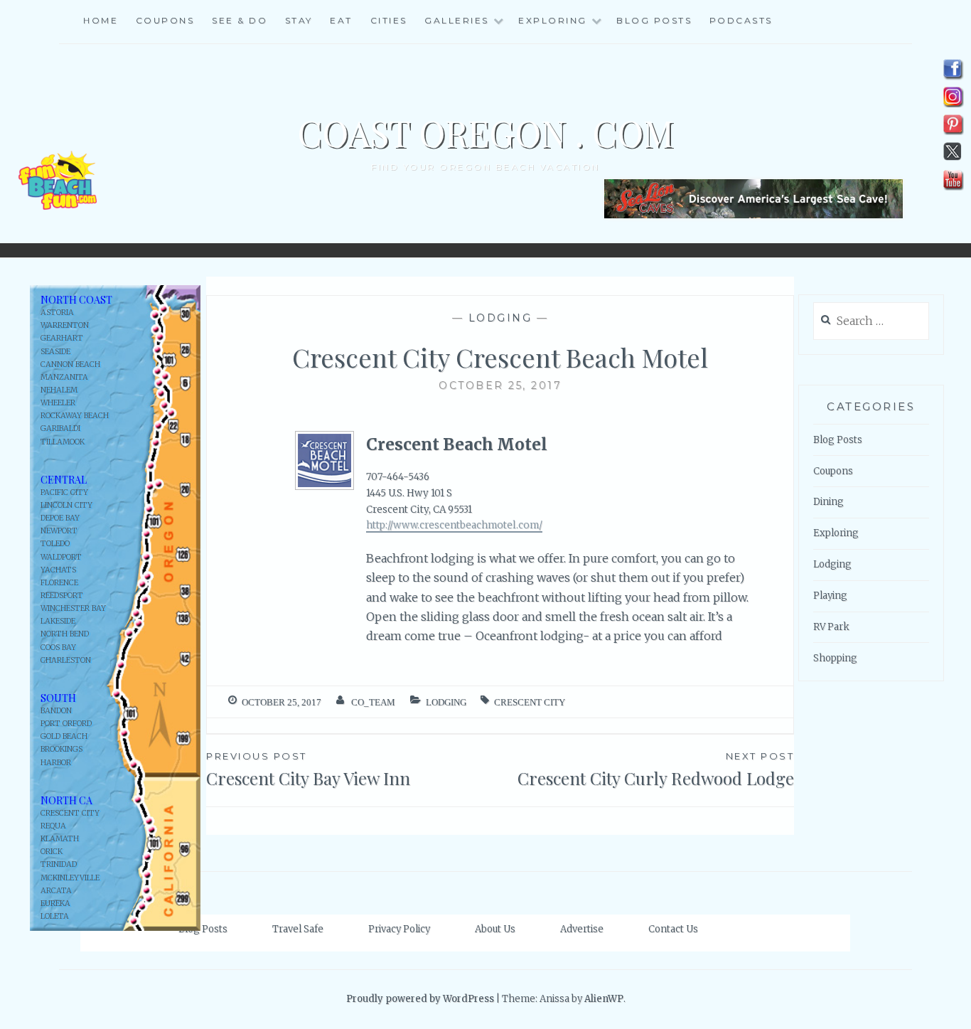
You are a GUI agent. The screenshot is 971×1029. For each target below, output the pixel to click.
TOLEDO (55, 543)
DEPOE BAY (60, 518)
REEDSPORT (62, 595)
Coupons (165, 20)
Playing (830, 596)
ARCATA (56, 890)
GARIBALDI (60, 428)
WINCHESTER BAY (73, 608)
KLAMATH (60, 838)
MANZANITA (64, 377)
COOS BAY (58, 647)
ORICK (52, 851)
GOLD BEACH (64, 736)
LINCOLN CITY (66, 505)
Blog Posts (654, 20)
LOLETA (55, 916)
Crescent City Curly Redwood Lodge (655, 769)
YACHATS (58, 570)
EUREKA (55, 903)
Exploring (836, 533)
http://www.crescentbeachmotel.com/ (454, 525)
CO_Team (373, 702)
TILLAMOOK (63, 442)
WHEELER (58, 402)
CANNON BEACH (70, 364)
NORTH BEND (65, 634)
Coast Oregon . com (485, 132)
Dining (828, 502)
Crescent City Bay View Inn (308, 769)
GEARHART (62, 338)
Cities (388, 20)
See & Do (239, 20)
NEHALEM (59, 390)
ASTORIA (57, 312)
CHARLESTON (66, 660)
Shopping (835, 658)
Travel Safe (297, 929)
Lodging (500, 317)
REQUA (53, 826)
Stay (299, 20)
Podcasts (741, 20)
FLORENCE (59, 582)
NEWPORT (59, 530)
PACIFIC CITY (64, 492)
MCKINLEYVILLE (70, 878)
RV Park (831, 627)
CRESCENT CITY (70, 813)
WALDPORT (61, 557)
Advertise (581, 929)
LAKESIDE (58, 621)
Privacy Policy (399, 929)
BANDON (56, 710)
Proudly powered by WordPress (420, 999)
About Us (495, 929)
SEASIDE (55, 351)
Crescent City (529, 702)
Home (100, 20)
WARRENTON (65, 325)
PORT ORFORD (66, 723)
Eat (341, 20)
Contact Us (673, 929)
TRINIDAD (59, 864)
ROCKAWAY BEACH (75, 415)
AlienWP (603, 999)
